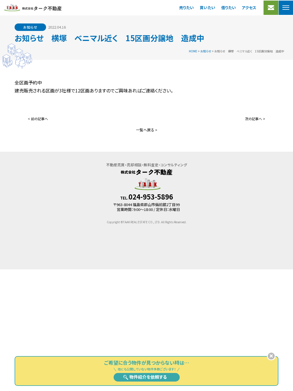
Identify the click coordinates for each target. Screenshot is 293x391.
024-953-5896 (150, 197)
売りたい (186, 7)
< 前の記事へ (38, 118)
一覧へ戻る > (146, 130)
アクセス (249, 7)
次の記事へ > (255, 118)
